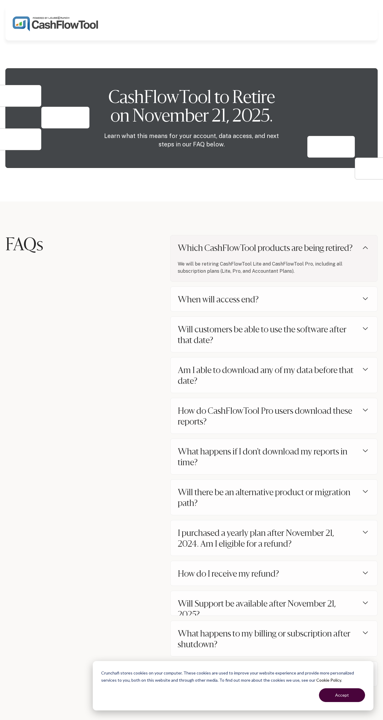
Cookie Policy (328, 680)
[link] (56, 23)
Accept (342, 695)
